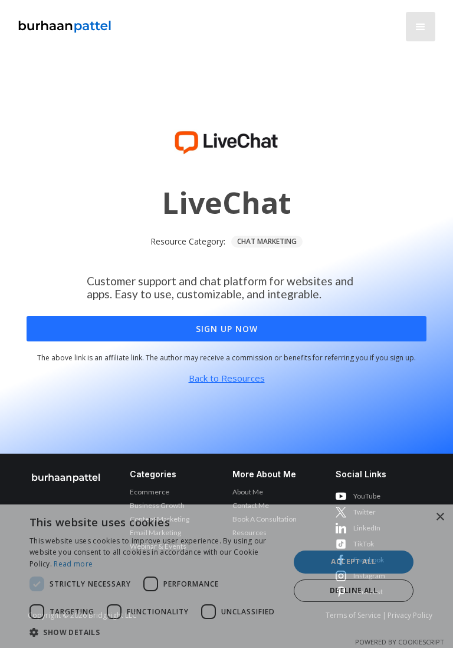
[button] (420, 26)
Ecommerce (149, 491)
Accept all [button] (353, 561)
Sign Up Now (227, 328)
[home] (65, 23)
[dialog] (226, 576)
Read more (73, 564)
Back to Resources (227, 378)
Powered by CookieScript (399, 641)
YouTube (366, 495)
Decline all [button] (354, 590)
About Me (247, 491)
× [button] (439, 517)
